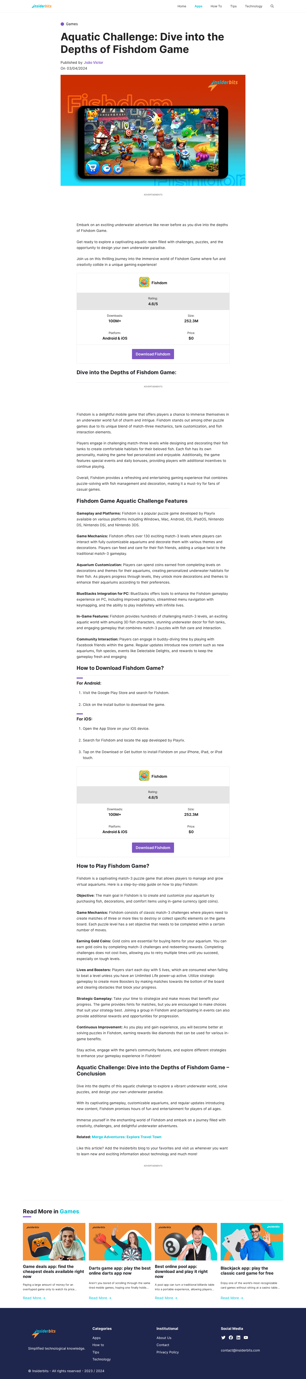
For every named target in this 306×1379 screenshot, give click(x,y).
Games (72, 24)
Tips (233, 6)
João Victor (93, 62)
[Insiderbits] (41, 6)
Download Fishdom (153, 354)
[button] (272, 6)
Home (182, 6)
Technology (253, 6)
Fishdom (159, 283)
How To (216, 6)
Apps (198, 6)
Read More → (34, 1298)
